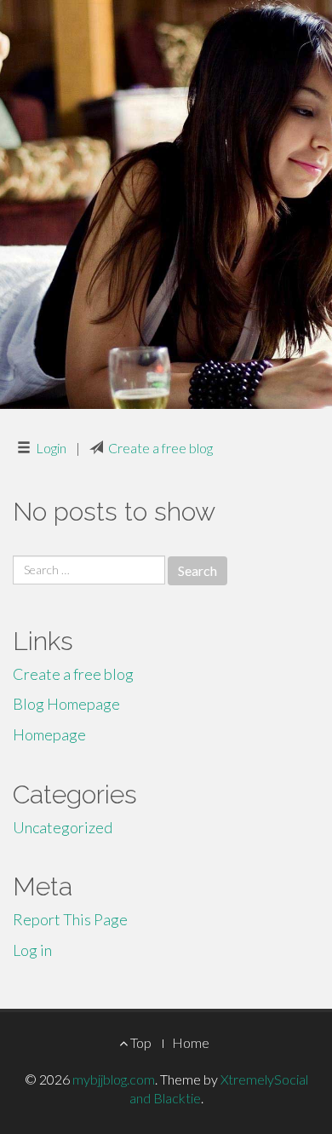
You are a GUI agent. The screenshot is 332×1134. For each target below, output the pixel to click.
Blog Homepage (66, 703)
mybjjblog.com (113, 1079)
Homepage (49, 734)
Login (51, 448)
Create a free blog (160, 448)
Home (190, 1042)
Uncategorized (62, 827)
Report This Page (70, 919)
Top (140, 1042)
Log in (32, 950)
